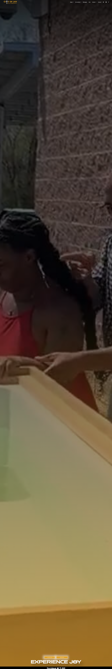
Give (89, 2)
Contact (93, 2)
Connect (99, 2)
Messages (85, 2)
